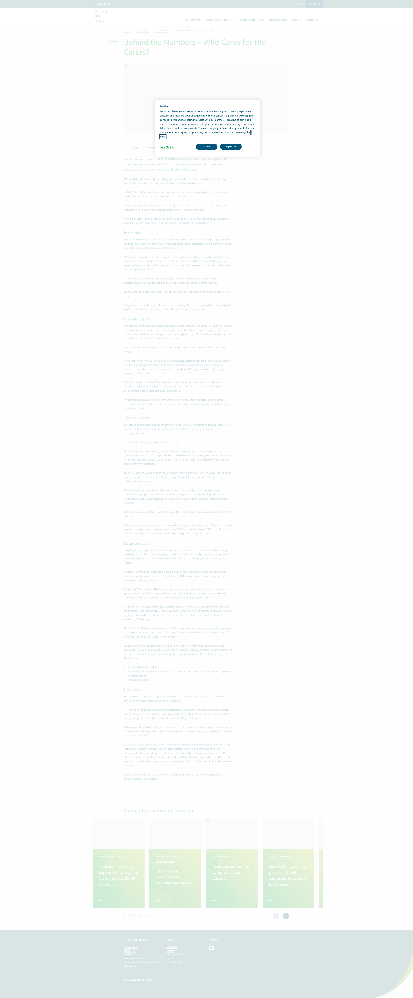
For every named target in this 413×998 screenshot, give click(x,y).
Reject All (231, 146)
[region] (207, 128)
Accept (206, 146)
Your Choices (167, 147)
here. (163, 136)
